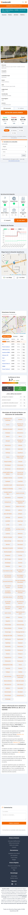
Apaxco (8, 436)
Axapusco (8, 449)
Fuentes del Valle (20, 493)
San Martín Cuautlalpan (8, 591)
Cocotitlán (20, 477)
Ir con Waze (22, 277)
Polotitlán (8, 566)
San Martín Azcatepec (20, 586)
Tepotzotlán (8, 646)
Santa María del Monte (20, 607)
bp (2, 344)
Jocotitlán (8, 521)
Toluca (20, 664)
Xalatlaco (8, 688)
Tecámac (20, 617)
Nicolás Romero (20, 551)
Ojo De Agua (8, 559)
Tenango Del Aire (20, 632)
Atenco (20, 436)
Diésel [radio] (21, 336)
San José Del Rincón (8, 581)
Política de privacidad (14, 843)
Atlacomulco (8, 445)
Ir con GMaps (8, 277)
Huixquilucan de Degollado (20, 502)
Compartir (8, 220)
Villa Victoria (20, 684)
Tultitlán (16, 10)
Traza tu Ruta (14, 857)
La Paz (7, 524)
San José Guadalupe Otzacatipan (20, 581)
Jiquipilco (20, 517)
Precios (10, 14)
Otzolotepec (8, 562)
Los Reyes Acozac (20, 529)
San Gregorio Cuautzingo (20, 576)
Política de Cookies (14, 845)
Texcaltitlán (8, 650)
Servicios (16, 14)
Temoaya (20, 628)
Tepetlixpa (7, 643)
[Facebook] (12, 884)
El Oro (20, 488)
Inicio (3, 10)
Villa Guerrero (7, 684)
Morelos (8, 544)
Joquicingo (20, 521)
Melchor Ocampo (8, 537)
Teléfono (22, 108)
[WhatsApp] (15, 884)
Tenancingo (8, 632)
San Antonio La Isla (7, 570)
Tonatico (20, 668)
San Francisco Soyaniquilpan (7, 576)
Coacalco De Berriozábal (20, 473)
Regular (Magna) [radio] (7, 336)
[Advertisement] (14, 31)
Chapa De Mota (7, 461)
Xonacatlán (20, 688)
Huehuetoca (8, 497)
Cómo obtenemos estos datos (14, 160)
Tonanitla (8, 668)
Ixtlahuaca (7, 510)
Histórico (22, 14)
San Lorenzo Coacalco (8, 586)
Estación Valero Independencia (9, 363)
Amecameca (20, 432)
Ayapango (20, 449)
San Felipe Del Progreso (20, 570)
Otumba (20, 559)
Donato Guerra (20, 485)
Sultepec (8, 617)
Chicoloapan (8, 465)
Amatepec (7, 432)
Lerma (20, 524)
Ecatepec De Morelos (8, 488)
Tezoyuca (20, 653)
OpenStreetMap (18, 274)
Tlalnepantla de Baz (8, 664)
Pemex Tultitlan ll (6, 369)
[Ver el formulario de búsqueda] (23, 2)
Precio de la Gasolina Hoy (14, 865)
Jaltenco (20, 510)
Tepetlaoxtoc (20, 639)
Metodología (14, 876)
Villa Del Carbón (20, 681)
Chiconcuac (8, 469)
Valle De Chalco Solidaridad (20, 676)
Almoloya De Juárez (7, 429)
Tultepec (8, 672)
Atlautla (20, 445)
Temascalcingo (20, 624)
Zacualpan (20, 692)
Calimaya (8, 452)
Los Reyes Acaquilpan (8, 529)
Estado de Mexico (9, 10)
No (6, 215)
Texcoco (8, 653)
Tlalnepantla (20, 661)
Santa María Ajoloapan (8, 607)
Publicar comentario (14, 823)
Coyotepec (7, 481)
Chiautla (20, 461)
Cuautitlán (20, 481)
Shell (3, 358)
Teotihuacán (8, 639)
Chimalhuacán (20, 469)
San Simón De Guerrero (20, 602)
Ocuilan (20, 555)
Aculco (7, 424)
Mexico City (20, 541)
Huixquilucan (8, 502)
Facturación (8, 108)
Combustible (4, 144)
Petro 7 (3, 360)
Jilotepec (20, 513)
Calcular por (4, 149)
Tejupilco (8, 621)
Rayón (20, 566)
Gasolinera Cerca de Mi (14, 853)
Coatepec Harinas (8, 477)
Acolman (20, 419)
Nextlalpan (20, 548)
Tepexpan (20, 643)
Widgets (14, 859)
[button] (14, 262)
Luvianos (8, 533)
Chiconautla (20, 465)
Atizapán (8, 441)
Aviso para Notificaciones (14, 841)
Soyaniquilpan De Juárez (20, 612)
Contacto (14, 847)
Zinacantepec (8, 695)
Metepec (20, 537)
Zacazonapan (8, 692)
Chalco (7, 457)
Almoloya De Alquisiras (20, 424)
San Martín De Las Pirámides (20, 591)
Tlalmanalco (8, 661)
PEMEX (3, 366)
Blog (14, 870)
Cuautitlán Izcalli (8, 485)
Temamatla (20, 621)
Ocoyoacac (7, 555)
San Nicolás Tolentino (8, 602)
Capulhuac (20, 452)
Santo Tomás (8, 613)
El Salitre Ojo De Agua (8, 493)
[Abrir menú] (26, 2)
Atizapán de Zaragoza (20, 440)
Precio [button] (13, 339)
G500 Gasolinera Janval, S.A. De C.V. (9, 349)
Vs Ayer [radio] (6, 130)
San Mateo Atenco (7, 597)
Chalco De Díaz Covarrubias (20, 457)
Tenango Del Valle (8, 635)
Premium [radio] (15, 336)
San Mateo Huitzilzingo (20, 597)
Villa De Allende (8, 681)
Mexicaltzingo (8, 541)
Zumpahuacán (20, 695)
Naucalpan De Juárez (8, 548)
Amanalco (20, 429)
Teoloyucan (20, 635)
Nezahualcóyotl (7, 551)
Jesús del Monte (8, 513)
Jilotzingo (8, 517)
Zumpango (7, 699)
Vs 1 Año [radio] (14, 133)
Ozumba (20, 562)
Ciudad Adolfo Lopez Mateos (8, 473)
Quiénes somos (14, 878)
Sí (12, 215)
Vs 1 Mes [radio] (21, 130)
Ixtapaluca (7, 506)
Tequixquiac (20, 646)
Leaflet (12, 274)
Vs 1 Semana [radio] (14, 130)
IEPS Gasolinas (14, 855)
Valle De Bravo (7, 676)
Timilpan (20, 657)
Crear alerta (22, 220)
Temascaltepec (7, 628)
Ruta (24, 344)
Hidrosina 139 (5, 355)
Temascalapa (8, 624)
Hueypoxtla (20, 497)
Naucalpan (20, 544)
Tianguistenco (7, 657)
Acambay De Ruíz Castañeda (8, 419)
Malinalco (20, 533)
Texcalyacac (20, 650)
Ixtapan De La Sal (20, 506)
